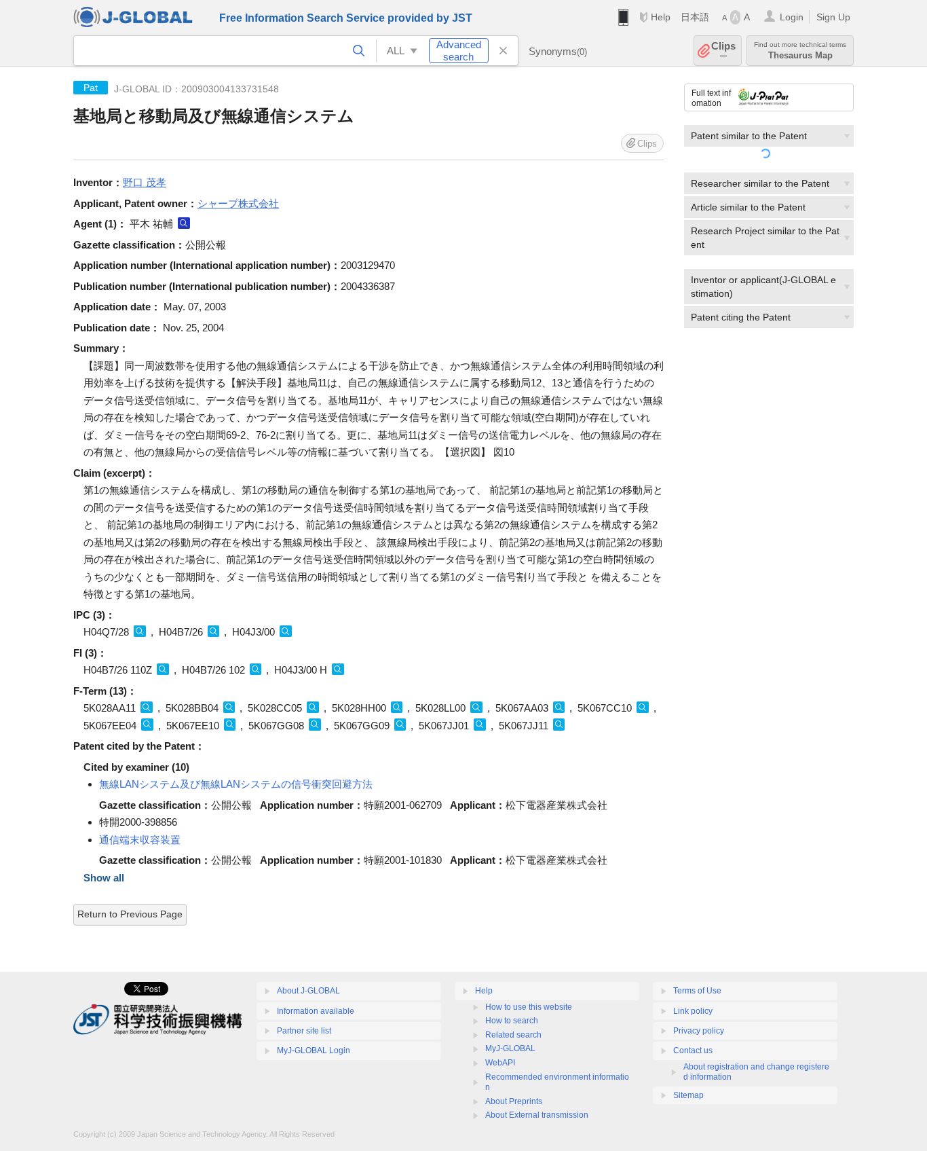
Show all (103, 877)
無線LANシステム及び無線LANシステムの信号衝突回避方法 (236, 784)
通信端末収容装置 (140, 839)
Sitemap (688, 1095)
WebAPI (500, 1062)
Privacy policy (698, 1031)
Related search (513, 1035)
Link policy (693, 1011)
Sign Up (833, 17)
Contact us (693, 1050)
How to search (511, 1020)
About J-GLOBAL (308, 990)
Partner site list (304, 1031)
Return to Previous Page (130, 914)
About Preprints (513, 1101)
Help (660, 17)
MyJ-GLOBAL (510, 1048)
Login (791, 17)
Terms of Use (697, 990)
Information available (315, 1011)
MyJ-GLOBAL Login (313, 1050)
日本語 (695, 17)
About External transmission (536, 1115)
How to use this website (528, 1007)
